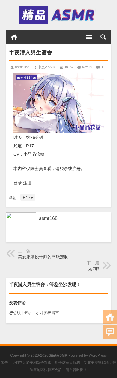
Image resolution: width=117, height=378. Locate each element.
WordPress (98, 355)
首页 (14, 37)
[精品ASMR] (58, 15)
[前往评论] (110, 332)
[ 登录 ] (28, 312)
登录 (18, 183)
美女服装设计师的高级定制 (43, 257)
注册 (27, 183)
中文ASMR (47, 67)
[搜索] (103, 37)
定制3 (93, 268)
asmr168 (22, 67)
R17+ (28, 197)
